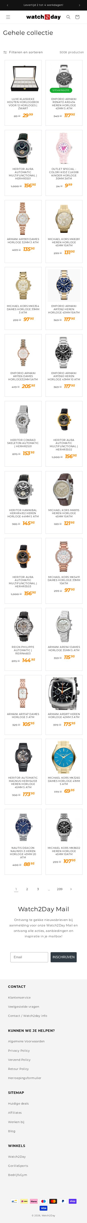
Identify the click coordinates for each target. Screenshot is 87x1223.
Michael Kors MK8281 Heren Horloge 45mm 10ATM (64, 242)
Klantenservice (19, 997)
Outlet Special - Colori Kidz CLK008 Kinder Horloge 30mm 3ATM (64, 173)
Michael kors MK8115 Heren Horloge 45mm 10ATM (63, 513)
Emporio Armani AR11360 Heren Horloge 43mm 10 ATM (64, 376)
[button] (8, 17)
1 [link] (16, 889)
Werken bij (16, 1122)
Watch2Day (17, 1157)
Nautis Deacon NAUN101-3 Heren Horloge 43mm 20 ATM (23, 852)
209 (60, 889)
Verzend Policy (19, 1060)
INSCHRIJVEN (64, 957)
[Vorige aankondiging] (7, 5)
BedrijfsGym (17, 1175)
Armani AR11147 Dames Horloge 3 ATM (23, 716)
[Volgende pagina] (70, 889)
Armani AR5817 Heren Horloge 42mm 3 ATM (64, 716)
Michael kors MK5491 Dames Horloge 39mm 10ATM (64, 580)
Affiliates (15, 1113)
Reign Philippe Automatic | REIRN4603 (23, 650)
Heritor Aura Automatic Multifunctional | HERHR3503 (23, 582)
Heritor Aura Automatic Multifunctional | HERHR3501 (23, 173)
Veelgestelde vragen (23, 1007)
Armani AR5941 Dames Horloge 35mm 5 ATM (64, 648)
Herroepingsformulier (24, 1078)
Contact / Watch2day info (27, 1016)
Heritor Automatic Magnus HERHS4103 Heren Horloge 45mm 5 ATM (23, 782)
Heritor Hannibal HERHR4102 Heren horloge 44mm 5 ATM (23, 513)
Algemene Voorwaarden (26, 1041)
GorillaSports (18, 1166)
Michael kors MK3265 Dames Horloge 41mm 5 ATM (64, 781)
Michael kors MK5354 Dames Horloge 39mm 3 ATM (23, 309)
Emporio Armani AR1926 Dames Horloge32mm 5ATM (23, 376)
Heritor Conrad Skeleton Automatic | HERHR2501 (23, 443)
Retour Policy (18, 1069)
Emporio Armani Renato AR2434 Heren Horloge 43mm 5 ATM (63, 104)
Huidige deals (18, 1103)
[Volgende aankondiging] (79, 5)
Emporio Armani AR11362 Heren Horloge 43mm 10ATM (64, 309)
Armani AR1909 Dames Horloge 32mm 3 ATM (23, 241)
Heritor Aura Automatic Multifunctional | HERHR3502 (64, 444)
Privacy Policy (19, 1051)
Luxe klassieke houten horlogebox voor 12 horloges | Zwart (23, 104)
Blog (11, 1131)
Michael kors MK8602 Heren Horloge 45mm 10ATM (64, 851)
